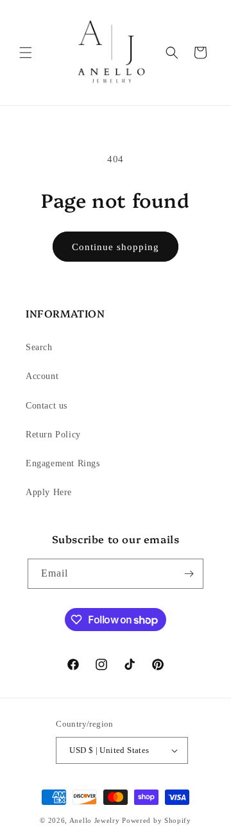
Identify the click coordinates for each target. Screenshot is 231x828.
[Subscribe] (189, 574)
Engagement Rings (63, 463)
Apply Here (49, 492)
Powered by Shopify (156, 820)
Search (39, 347)
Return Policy (53, 434)
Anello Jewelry (96, 820)
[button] (26, 52)
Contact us (46, 405)
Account (42, 376)
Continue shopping (115, 247)
